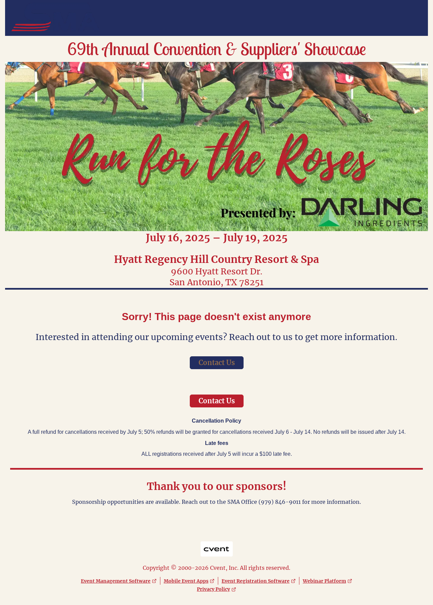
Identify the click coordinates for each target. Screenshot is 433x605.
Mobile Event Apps (186, 581)
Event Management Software (116, 581)
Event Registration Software (256, 581)
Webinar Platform (324, 581)
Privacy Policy (213, 589)
